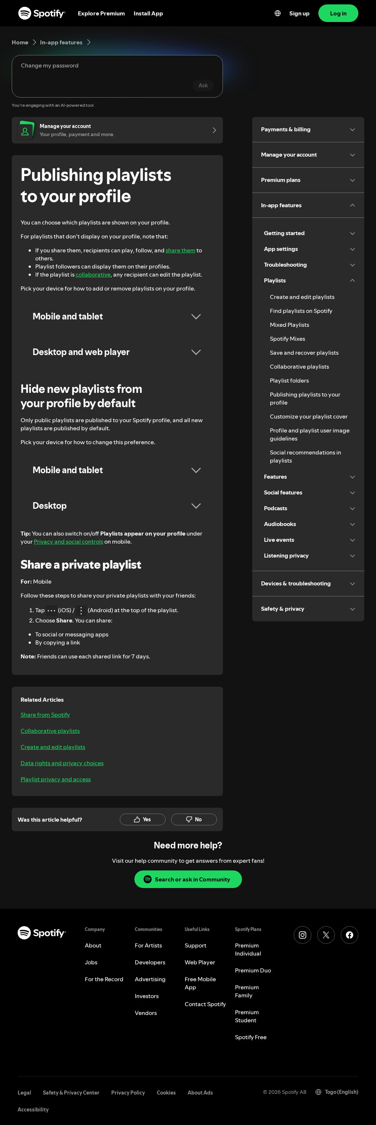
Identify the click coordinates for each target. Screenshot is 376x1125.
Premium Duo (253, 970)
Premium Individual (248, 949)
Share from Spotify (45, 715)
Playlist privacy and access (56, 779)
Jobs (91, 962)
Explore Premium (101, 13)
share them (180, 250)
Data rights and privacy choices (62, 763)
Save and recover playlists (304, 352)
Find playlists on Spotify (301, 311)
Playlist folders (289, 380)
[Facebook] (349, 935)
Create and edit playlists (53, 747)
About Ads (200, 1092)
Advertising (150, 979)
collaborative (93, 274)
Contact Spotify (205, 1004)
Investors (147, 996)
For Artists (148, 945)
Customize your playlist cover (309, 416)
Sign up (299, 13)
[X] (326, 935)
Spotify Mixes (287, 339)
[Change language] (278, 13)
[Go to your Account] (212, 130)
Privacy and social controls (68, 541)
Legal (24, 1092)
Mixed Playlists (289, 325)
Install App (148, 13)
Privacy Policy (128, 1092)
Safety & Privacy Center (71, 1092)
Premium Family (247, 991)
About (93, 945)
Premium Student (247, 1016)
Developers (150, 962)
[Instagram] (302, 935)
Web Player (200, 962)
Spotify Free (251, 1037)
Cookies (166, 1092)
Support (195, 945)
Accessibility (33, 1109)
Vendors (146, 1013)
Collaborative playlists (50, 731)
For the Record (104, 979)
